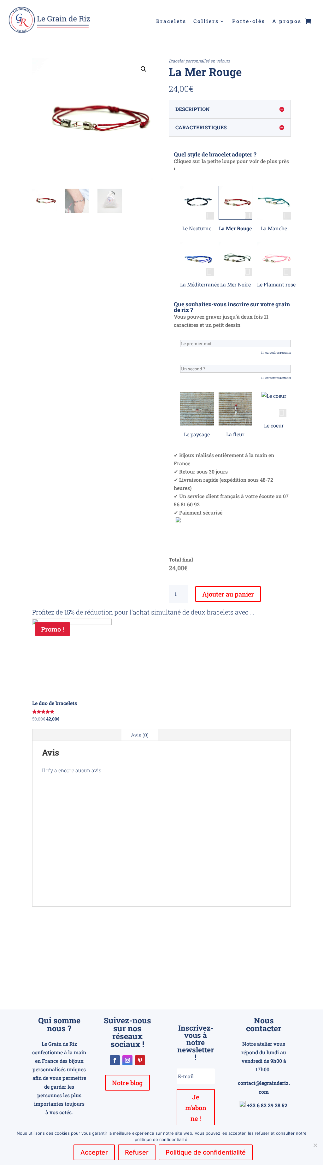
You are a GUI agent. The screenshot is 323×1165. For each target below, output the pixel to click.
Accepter (94, 1152)
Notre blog (127, 1083)
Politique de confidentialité (206, 1152)
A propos (287, 21)
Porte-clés (248, 21)
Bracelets (171, 21)
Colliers (206, 21)
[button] (143, 69)
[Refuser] (315, 1145)
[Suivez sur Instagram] (127, 1060)
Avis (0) (140, 735)
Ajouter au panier (228, 594)
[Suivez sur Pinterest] (140, 1060)
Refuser (137, 1152)
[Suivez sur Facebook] (115, 1060)
